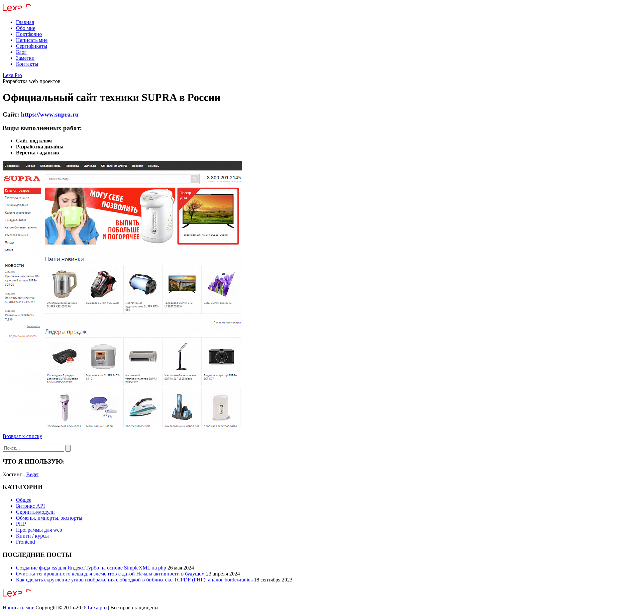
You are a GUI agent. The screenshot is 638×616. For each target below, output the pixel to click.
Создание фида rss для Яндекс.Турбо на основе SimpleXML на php (91, 568)
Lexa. (12, 75)
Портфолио (29, 34)
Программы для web (39, 530)
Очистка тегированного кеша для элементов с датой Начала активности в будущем (110, 573)
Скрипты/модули (35, 512)
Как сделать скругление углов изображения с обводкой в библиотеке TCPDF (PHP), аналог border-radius (134, 579)
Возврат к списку (22, 436)
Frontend (25, 542)
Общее (23, 500)
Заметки (25, 58)
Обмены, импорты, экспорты (49, 518)
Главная (25, 22)
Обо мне (25, 28)
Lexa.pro (97, 607)
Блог (21, 52)
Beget (32, 474)
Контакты (27, 64)
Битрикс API (30, 506)
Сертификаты (31, 46)
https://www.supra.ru (50, 114)
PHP (21, 524)
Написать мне (32, 40)
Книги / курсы (32, 536)
